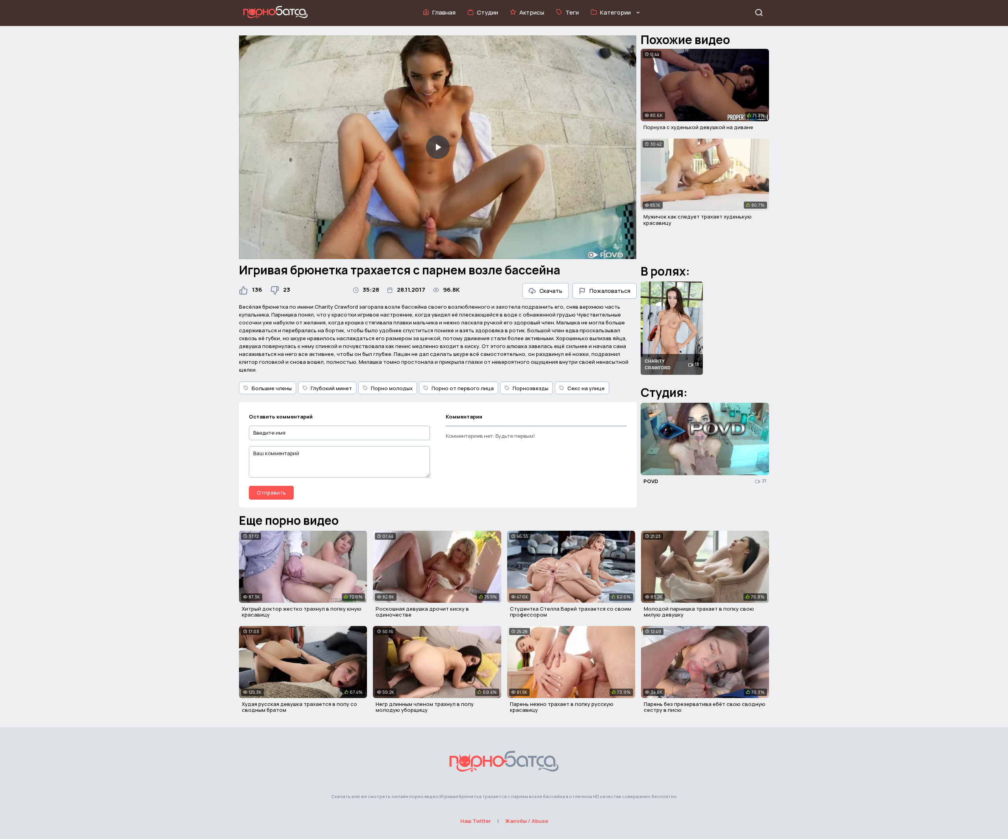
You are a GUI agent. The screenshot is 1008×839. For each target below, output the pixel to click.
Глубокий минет (331, 388)
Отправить (271, 492)
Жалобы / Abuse (526, 820)
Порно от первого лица (463, 388)
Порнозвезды (530, 388)
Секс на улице (586, 388)
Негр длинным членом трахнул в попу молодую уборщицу (425, 707)
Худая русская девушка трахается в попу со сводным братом (299, 707)
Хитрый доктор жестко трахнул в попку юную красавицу (301, 612)
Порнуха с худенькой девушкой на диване (698, 127)
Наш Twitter (475, 820)
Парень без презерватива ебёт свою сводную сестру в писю (704, 707)
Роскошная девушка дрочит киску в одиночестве (422, 612)
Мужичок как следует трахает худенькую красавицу (697, 219)
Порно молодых (392, 388)
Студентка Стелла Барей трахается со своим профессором (570, 612)
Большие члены (272, 388)
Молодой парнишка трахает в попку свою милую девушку (699, 612)
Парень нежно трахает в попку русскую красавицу (561, 707)
